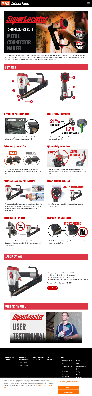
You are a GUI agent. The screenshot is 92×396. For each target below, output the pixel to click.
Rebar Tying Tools (9, 358)
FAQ (63, 363)
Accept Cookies (68, 392)
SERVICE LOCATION (67, 360)
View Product (52, 288)
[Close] (89, 387)
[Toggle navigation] (88, 3)
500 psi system (24, 362)
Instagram (79, 372)
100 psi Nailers (24, 365)
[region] (46, 387)
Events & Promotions (81, 366)
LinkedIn (79, 369)
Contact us (78, 363)
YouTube (79, 374)
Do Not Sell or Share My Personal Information (68, 382)
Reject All (68, 387)
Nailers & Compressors (24, 358)
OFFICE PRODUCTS (50, 358)
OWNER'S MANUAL (67, 366)
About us (78, 360)
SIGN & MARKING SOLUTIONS (38, 358)
